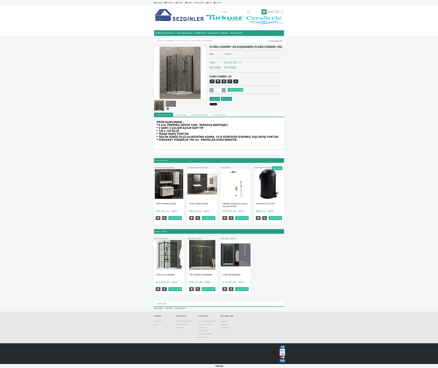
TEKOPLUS (169, 308)
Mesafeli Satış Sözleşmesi (184, 321)
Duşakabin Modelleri (205, 334)
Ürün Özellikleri (163, 115)
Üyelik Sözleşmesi (182, 324)
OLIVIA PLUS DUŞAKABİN (165, 275)
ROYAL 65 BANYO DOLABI (198, 204)
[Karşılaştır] (229, 81)
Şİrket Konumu (225, 328)
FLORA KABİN (180, 308)
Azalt (212, 90)
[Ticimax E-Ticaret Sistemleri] (219, 366)
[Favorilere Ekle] (218, 81)
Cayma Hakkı (180, 327)
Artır (224, 90)
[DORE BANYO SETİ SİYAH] (269, 184)
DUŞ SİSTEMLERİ (213, 33)
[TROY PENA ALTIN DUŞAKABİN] (202, 255)
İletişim (156, 324)
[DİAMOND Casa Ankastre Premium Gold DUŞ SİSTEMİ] (236, 184)
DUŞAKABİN (224, 33)
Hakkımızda (157, 321)
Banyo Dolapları (203, 337)
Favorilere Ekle (158, 218)
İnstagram (224, 324)
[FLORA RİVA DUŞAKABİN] (236, 255)
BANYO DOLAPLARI (236, 33)
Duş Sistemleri (203, 331)
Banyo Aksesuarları (204, 324)
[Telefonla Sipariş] (212, 81)
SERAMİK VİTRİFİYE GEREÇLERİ (165, 33)
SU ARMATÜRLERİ (200, 33)
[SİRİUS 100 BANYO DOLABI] (169, 184)
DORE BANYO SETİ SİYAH (265, 204)
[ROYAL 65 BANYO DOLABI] (202, 184)
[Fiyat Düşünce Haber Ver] (235, 81)
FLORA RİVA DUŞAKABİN (231, 275)
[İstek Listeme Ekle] (224, 81)
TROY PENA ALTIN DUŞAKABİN (200, 275)
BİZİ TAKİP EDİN (227, 316)
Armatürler (202, 327)
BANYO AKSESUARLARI (184, 33)
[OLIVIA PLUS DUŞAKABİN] (169, 255)
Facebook (224, 321)
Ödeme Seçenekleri (199, 115)
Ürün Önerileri (219, 115)
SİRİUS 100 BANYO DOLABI (166, 204)
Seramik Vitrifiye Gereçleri (206, 321)
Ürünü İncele (164, 218)
